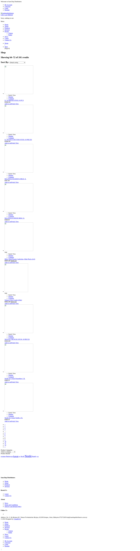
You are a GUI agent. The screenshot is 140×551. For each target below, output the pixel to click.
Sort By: (5, 62)
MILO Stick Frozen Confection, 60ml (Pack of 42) (20, 259)
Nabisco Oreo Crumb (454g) (13, 300)
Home (6, 43)
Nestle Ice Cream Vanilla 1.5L (14, 418)
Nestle (28, 456)
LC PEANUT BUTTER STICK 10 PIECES (18, 139)
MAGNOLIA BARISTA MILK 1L (15, 179)
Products (7, 485)
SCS (38, 456)
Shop (6, 47)
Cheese (10, 531)
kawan (15, 456)
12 (5, 445)
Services (7, 486)
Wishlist (10, 97)
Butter (10, 532)
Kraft (22, 456)
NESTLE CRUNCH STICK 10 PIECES (17, 339)
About (6, 483)
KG (19, 456)
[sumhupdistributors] (7, 13)
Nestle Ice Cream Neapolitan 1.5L (15, 378)
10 (5, 441)
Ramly (34, 456)
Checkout (7, 6)
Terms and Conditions (11, 505)
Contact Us (8, 496)
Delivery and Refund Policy (13, 506)
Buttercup (9, 456)
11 (5, 443)
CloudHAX (17, 519)
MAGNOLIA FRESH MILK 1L (15, 218)
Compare (11, 98)
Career (7, 494)
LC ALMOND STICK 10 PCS (14, 100)
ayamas (3, 456)
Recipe (7, 529)
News (6, 503)
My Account (8, 5)
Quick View (15, 104)
